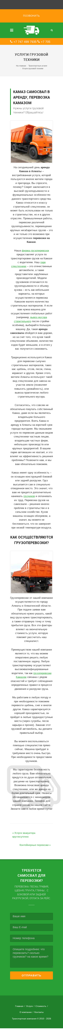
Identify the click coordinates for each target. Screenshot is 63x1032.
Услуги (29, 1006)
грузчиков (29, 496)
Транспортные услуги (37, 66)
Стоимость (40, 1006)
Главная (19, 1006)
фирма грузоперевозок (35, 250)
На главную (21, 66)
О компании (26, 1012)
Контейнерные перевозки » (35, 845)
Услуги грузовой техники (32, 68)
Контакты (39, 1012)
